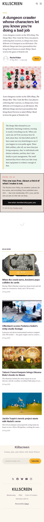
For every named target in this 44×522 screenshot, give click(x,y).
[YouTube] (26, 479)
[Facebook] (17, 479)
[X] (13, 479)
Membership (11, 495)
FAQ (20, 495)
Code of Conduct (31, 495)
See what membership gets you (22, 202)
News (5, 13)
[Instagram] (31, 479)
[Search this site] (37, 3)
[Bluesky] (22, 479)
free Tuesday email (16, 208)
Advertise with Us (22, 499)
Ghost (26, 504)
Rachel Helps (15, 58)
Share (37, 59)
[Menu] (41, 3)
